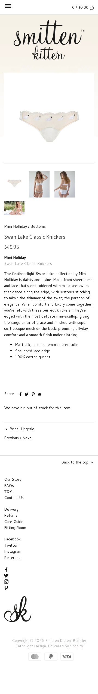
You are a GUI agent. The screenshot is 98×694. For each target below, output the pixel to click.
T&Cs (9, 491)
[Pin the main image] (33, 393)
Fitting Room (15, 527)
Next (26, 438)
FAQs (9, 485)
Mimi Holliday (15, 226)
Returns (10, 515)
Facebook (12, 539)
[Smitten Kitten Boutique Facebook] (6, 569)
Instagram (12, 551)
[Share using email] (40, 393)
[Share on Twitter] (27, 393)
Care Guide (13, 521)
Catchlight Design (30, 646)
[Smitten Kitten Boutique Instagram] (6, 581)
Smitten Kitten (58, 640)
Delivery (11, 509)
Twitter (11, 545)
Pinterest (12, 557)
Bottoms (38, 226)
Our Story (12, 479)
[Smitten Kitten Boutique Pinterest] (6, 587)
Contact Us (14, 497)
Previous (11, 438)
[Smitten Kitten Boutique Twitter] (6, 575)
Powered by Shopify (65, 646)
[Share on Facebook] (21, 393)
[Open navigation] (8, 6)
